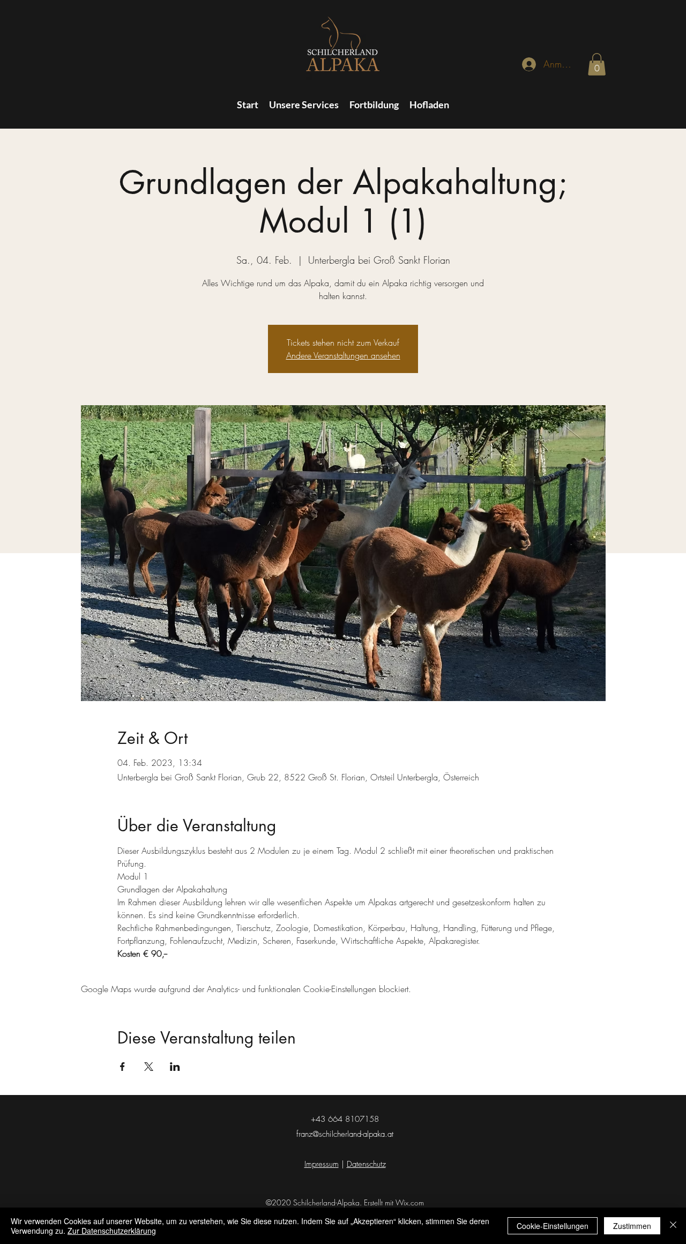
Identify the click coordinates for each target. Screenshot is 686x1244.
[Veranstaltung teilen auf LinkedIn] (175, 1066)
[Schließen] (673, 1225)
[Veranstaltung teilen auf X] (149, 1066)
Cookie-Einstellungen (552, 1225)
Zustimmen (632, 1225)
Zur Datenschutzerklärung (112, 1230)
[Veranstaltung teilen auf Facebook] (122, 1066)
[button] (596, 64)
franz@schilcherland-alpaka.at (344, 1134)
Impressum (321, 1164)
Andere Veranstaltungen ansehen (343, 355)
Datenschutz (366, 1164)
